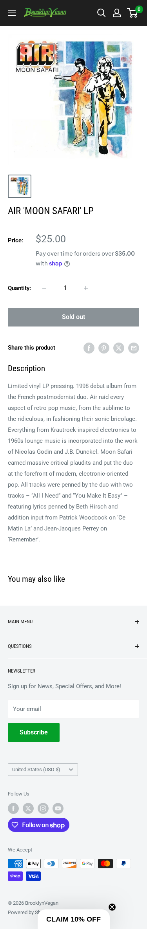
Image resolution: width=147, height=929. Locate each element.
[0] (133, 13)
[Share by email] (133, 348)
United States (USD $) (36, 769)
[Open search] (101, 13)
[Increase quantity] (86, 288)
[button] (74, 919)
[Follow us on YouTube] (58, 808)
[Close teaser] (112, 907)
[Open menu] (12, 13)
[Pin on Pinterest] (103, 348)
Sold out (73, 317)
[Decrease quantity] (44, 288)
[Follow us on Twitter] (28, 808)
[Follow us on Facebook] (13, 808)
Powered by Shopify (30, 912)
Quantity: (19, 288)
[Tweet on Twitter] (118, 348)
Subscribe (34, 732)
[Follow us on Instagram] (43, 808)
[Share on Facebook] (88, 348)
